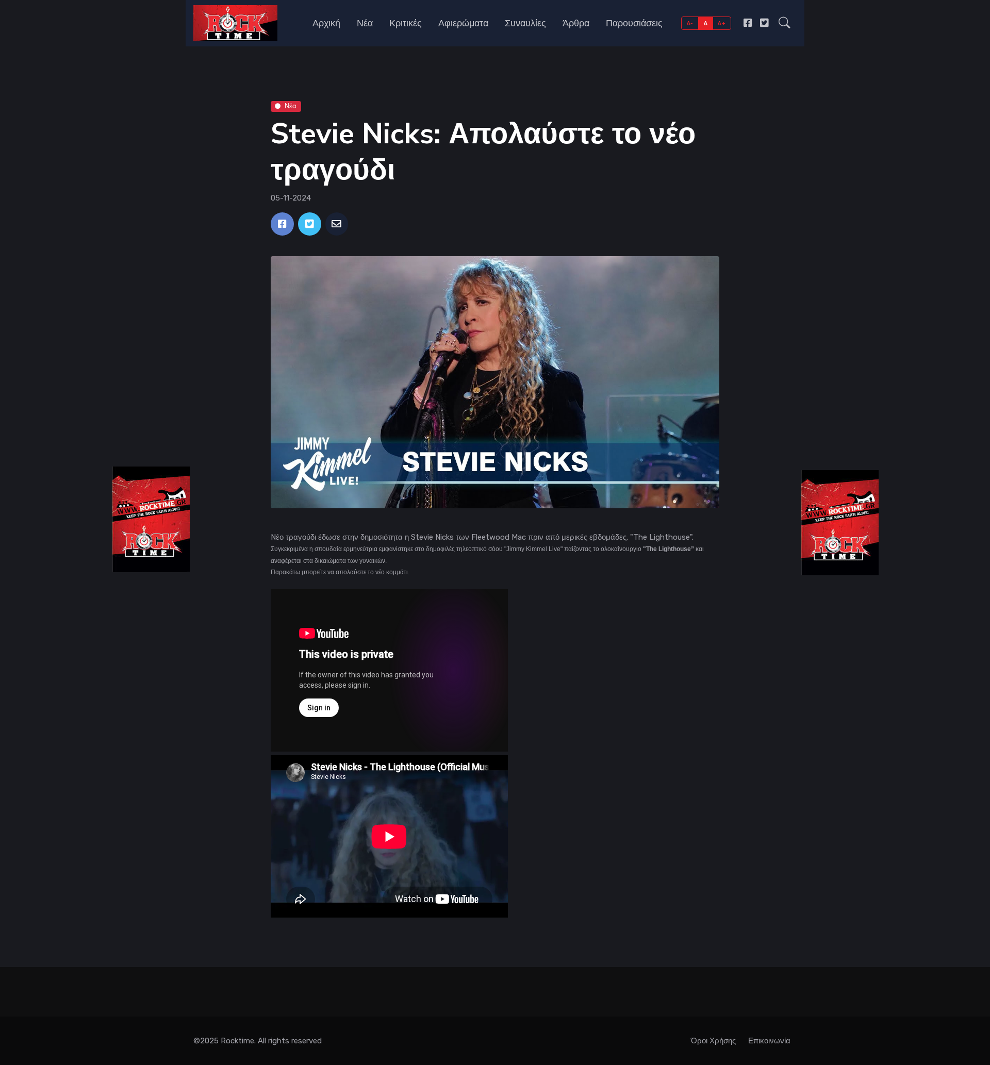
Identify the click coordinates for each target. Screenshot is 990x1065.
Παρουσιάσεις (634, 23)
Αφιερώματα (463, 23)
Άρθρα (576, 23)
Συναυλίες (525, 23)
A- (690, 23)
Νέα (365, 23)
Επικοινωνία (769, 1040)
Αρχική (326, 23)
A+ (721, 23)
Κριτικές (405, 23)
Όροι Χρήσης (713, 1040)
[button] (784, 23)
